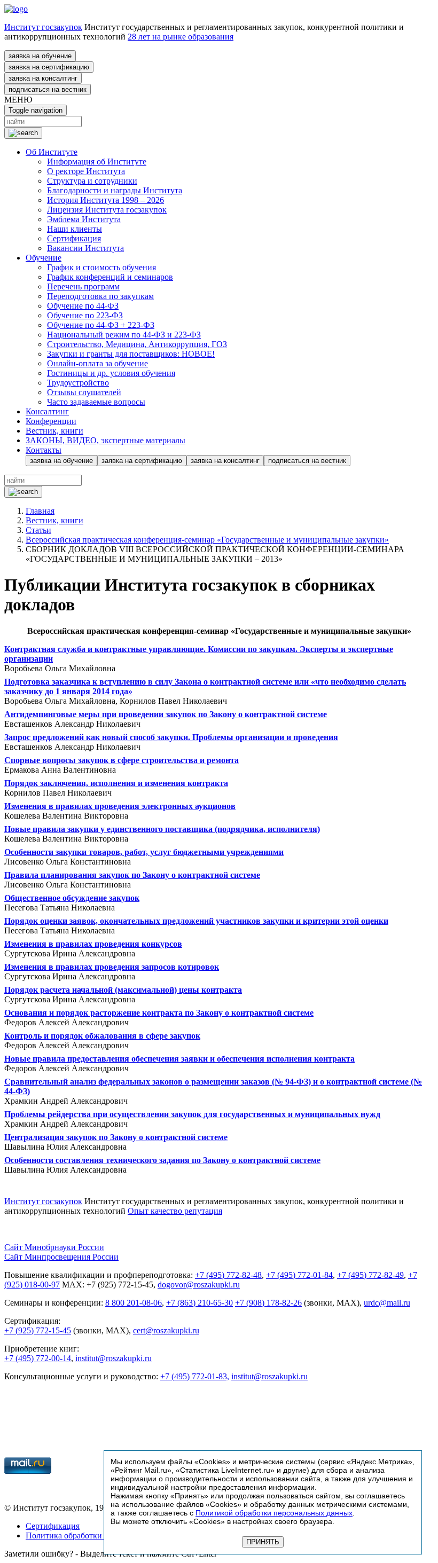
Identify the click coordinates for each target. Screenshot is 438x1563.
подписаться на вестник (48, 89)
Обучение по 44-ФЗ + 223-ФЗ (100, 324)
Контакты (43, 449)
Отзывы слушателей (84, 392)
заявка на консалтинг (43, 78)
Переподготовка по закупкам (100, 296)
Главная (40, 510)
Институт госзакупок (43, 27)
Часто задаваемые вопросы (96, 401)
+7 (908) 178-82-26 (268, 1302)
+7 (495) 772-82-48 (228, 1274)
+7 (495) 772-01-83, (194, 1376)
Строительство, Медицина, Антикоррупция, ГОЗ (137, 344)
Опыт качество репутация (175, 1210)
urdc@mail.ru (387, 1302)
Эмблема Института (84, 219)
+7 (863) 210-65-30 (199, 1302)
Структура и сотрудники (92, 180)
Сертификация (74, 238)
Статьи (38, 530)
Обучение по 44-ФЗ (83, 305)
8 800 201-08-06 (133, 1302)
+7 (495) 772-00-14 (37, 1358)
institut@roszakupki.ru (113, 1358)
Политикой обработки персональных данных (274, 1513)
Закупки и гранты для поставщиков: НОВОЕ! (131, 353)
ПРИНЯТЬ (262, 1542)
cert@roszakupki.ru (166, 1330)
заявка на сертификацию (49, 67)
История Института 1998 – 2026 (105, 200)
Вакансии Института (85, 248)
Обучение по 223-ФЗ (85, 315)
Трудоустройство (78, 382)
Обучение (43, 257)
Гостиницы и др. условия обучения (111, 373)
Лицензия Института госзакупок (107, 209)
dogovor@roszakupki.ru (199, 1284)
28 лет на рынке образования (180, 36)
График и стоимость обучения (101, 267)
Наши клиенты (74, 228)
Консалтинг (47, 411)
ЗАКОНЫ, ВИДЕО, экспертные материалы (105, 440)
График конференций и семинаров (110, 276)
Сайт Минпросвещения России (61, 1256)
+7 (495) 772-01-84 (299, 1274)
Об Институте (51, 151)
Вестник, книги (54, 430)
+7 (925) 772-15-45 (37, 1330)
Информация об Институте (96, 161)
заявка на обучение (40, 56)
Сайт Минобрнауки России (54, 1247)
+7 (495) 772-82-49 (370, 1274)
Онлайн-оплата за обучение (97, 363)
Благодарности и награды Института (114, 190)
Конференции (51, 421)
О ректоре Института (86, 171)
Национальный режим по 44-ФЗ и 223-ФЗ (124, 334)
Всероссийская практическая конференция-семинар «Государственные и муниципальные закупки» (207, 539)
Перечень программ (83, 286)
